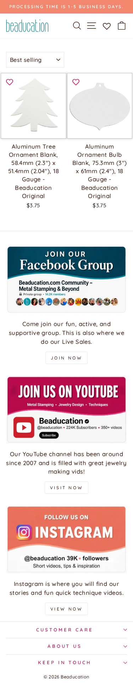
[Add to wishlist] (9, 82)
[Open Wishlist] (106, 25)
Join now (67, 358)
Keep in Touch (65, 662)
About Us (65, 646)
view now (66, 609)
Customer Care (64, 630)
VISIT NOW (66, 487)
